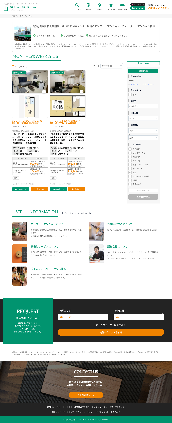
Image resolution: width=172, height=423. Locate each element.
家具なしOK (137, 168)
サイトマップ (68, 412)
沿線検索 (88, 9)
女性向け (136, 149)
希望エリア (65, 310)
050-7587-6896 (159, 8)
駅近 (134, 172)
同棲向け (136, 156)
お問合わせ (22, 189)
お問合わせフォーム (86, 395)
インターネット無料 (141, 176)
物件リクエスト (138, 8)
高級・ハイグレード (141, 164)
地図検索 (100, 9)
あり (134, 94)
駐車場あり (137, 184)
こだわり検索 (111, 9)
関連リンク (56, 412)
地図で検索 (144, 63)
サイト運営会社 (102, 412)
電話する (40, 189)
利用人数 (119, 310)
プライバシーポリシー (85, 412)
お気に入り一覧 (138, 4)
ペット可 (136, 160)
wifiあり (136, 180)
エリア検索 (77, 9)
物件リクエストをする (111, 332)
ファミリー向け (139, 153)
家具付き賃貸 (122, 9)
